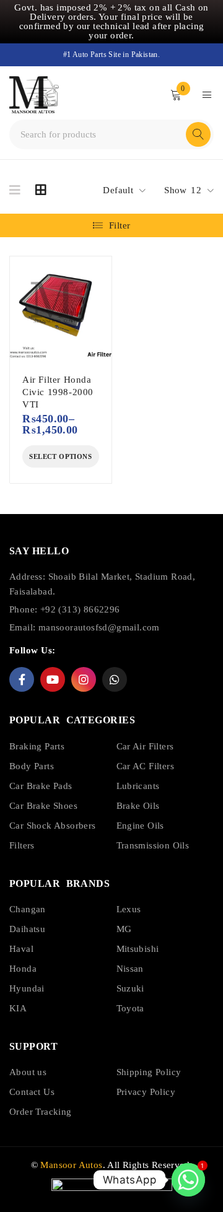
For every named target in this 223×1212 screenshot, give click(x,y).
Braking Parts (36, 746)
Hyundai (27, 988)
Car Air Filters (145, 746)
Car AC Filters (145, 766)
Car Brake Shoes (43, 806)
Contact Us (32, 1092)
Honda (23, 969)
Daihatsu (27, 929)
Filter (119, 225)
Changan (27, 909)
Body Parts (31, 766)
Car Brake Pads (40, 786)
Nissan (130, 969)
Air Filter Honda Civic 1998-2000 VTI (58, 392)
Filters (22, 845)
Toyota (130, 1008)
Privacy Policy (146, 1092)
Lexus (128, 909)
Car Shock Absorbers (52, 826)
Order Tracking (40, 1112)
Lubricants (138, 786)
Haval (21, 949)
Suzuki (130, 988)
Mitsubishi (137, 949)
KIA (18, 1008)
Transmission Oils (153, 845)
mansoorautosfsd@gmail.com (99, 627)
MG (124, 929)
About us (27, 1072)
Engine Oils (140, 826)
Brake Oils (138, 806)
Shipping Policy (148, 1072)
